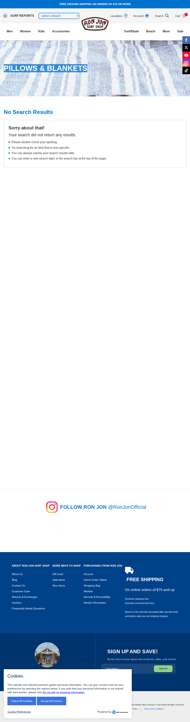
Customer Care (21, 591)
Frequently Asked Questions (28, 608)
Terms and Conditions (154, 709)
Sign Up (163, 669)
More (166, 31)
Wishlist (88, 591)
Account (88, 574)
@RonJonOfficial (127, 507)
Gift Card (58, 574)
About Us (17, 574)
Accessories (61, 31)
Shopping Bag (92, 585)
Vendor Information (95, 602)
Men (10, 31)
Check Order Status (95, 579)
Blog (14, 579)
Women (25, 31)
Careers (16, 602)
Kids (41, 31)
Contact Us (18, 585)
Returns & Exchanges (24, 597)
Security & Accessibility (97, 597)
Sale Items (59, 579)
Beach (150, 31)
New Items (59, 585)
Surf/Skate (131, 31)
